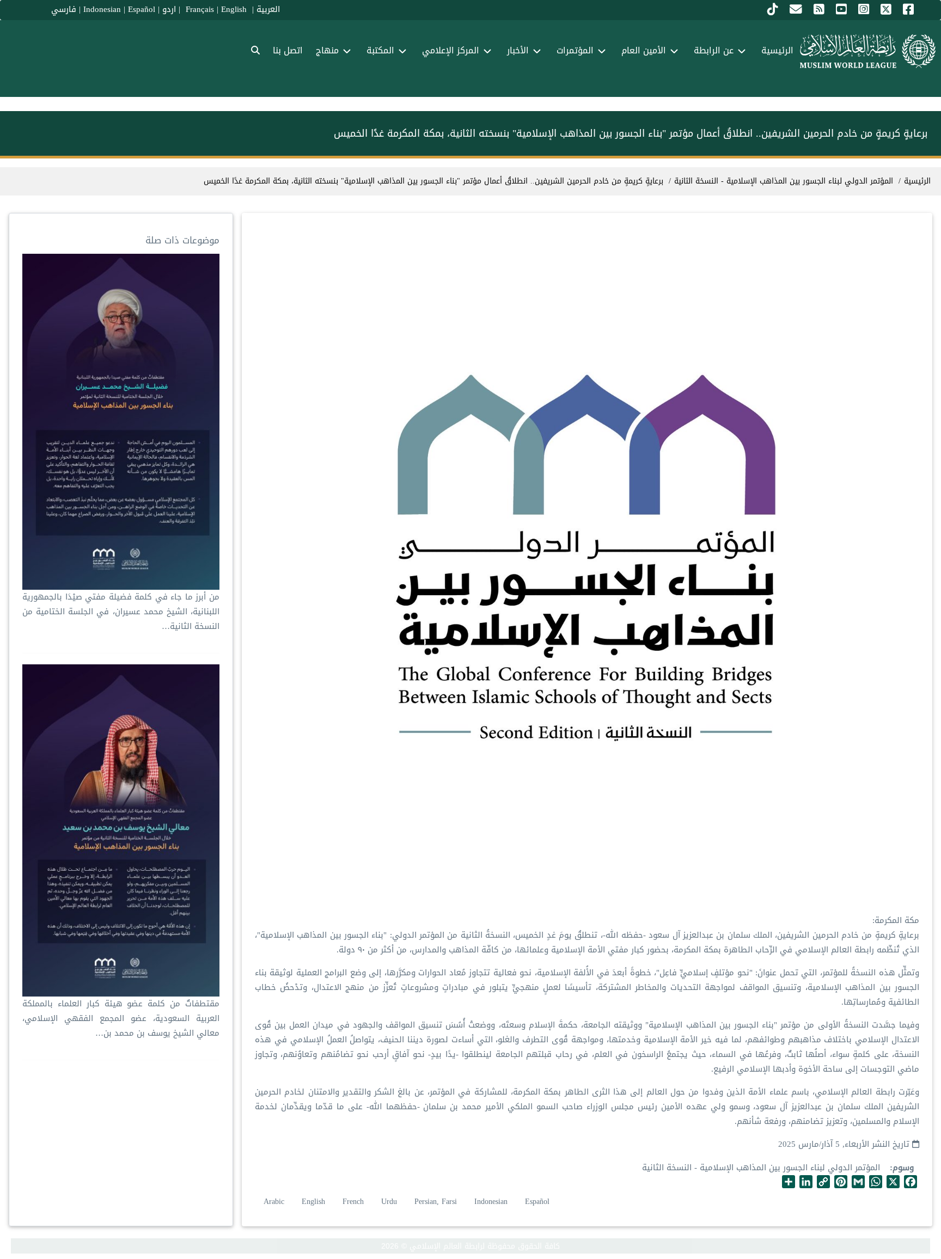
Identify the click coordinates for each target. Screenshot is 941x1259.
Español (141, 9)
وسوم (903, 1167)
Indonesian (102, 9)
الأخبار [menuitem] (518, 50)
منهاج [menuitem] (327, 50)
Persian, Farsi (435, 1201)
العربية (268, 9)
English (313, 1201)
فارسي (63, 9)
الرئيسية (917, 181)
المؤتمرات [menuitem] (575, 50)
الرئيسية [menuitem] (777, 50)
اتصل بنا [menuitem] (288, 50)
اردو (169, 9)
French (353, 1201)
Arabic (274, 1201)
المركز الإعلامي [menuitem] (450, 50)
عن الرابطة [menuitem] (714, 50)
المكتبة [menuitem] (380, 50)
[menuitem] (255, 50)
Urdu (389, 1201)
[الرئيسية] (868, 51)
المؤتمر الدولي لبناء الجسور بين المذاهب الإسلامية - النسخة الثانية (761, 1167)
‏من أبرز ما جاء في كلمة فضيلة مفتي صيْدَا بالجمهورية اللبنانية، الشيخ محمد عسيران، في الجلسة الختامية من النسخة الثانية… (120, 611)
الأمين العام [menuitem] (643, 50)
